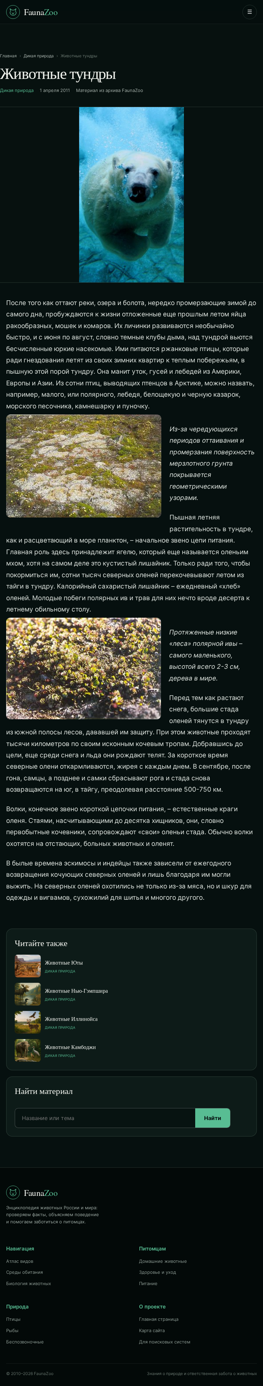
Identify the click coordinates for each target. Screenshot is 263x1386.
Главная (8, 55)
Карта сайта (152, 1330)
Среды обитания (24, 1272)
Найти (212, 1118)
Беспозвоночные (25, 1341)
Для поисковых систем (164, 1341)
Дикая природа (39, 55)
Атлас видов (19, 1261)
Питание (148, 1283)
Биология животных (28, 1283)
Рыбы (12, 1330)
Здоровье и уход (157, 1272)
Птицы (13, 1319)
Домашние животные (163, 1261)
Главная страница (158, 1319)
